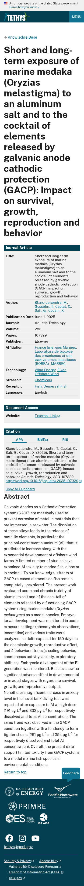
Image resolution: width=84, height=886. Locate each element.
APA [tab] (19, 440)
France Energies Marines (55, 347)
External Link (46, 416)
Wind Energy (45, 370)
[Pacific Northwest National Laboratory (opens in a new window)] (61, 793)
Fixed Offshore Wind (50, 372)
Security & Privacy (17, 861)
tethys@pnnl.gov (18, 847)
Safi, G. (40, 310)
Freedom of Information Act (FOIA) (34, 872)
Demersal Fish (55, 386)
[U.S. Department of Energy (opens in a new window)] (24, 793)
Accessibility (48, 861)
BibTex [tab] (42, 440)
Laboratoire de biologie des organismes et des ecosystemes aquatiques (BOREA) (55, 357)
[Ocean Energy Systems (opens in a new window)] (21, 819)
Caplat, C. (63, 306)
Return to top (15, 772)
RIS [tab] (65, 440)
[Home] (17, 16)
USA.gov (15, 878)
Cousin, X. (56, 310)
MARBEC (58, 364)
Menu (76, 16)
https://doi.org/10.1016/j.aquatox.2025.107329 (42, 481)
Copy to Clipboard (20, 489)
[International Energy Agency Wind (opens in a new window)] (44, 819)
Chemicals (43, 380)
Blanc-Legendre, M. (51, 302)
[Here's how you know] (42, 5)
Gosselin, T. (44, 306)
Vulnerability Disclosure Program (33, 866)
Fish (38, 386)
